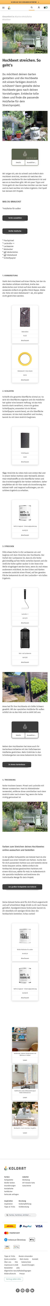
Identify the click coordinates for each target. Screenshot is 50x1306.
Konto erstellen (10, 1259)
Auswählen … (31, 162)
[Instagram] (27, 1290)
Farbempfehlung (25, 1204)
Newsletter (8, 1268)
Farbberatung (24, 1207)
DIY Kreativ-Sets (28, 1183)
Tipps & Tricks (9, 1207)
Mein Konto (24, 1259)
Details (18, 162)
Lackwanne (8, 246)
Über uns (7, 1262)
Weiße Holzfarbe (14, 231)
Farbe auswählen (15, 218)
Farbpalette (8, 1180)
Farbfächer (8, 1192)
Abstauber (8, 249)
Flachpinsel (9, 240)
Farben (7, 1177)
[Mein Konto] (39, 7)
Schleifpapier (10, 258)
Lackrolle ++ (9, 243)
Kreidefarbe (8, 1189)
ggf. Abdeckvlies (11, 252)
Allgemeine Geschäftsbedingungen (17, 1271)
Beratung (22, 1201)
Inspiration (8, 1201)
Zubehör (25, 1177)
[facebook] (18, 1290)
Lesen (25, 1060)
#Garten (18, 17)
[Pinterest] (23, 1290)
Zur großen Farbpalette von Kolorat (22, 887)
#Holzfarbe (27, 17)
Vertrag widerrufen (13, 1279)
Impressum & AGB (11, 1265)
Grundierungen (10, 1186)
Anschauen (25, 340)
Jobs (18, 1268)
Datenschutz (26, 1262)
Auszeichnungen (28, 1265)
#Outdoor (6, 19)
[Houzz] (32, 1290)
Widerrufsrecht (10, 1274)
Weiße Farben (9, 1183)
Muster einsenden (26, 1256)
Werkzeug (26, 1180)
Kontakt (35, 1259)
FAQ (16, 1262)
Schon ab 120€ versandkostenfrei (24, 2)
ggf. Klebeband (10, 255)
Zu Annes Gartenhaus (16, 765)
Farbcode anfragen (11, 1194)
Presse (22, 1274)
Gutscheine (26, 1186)
